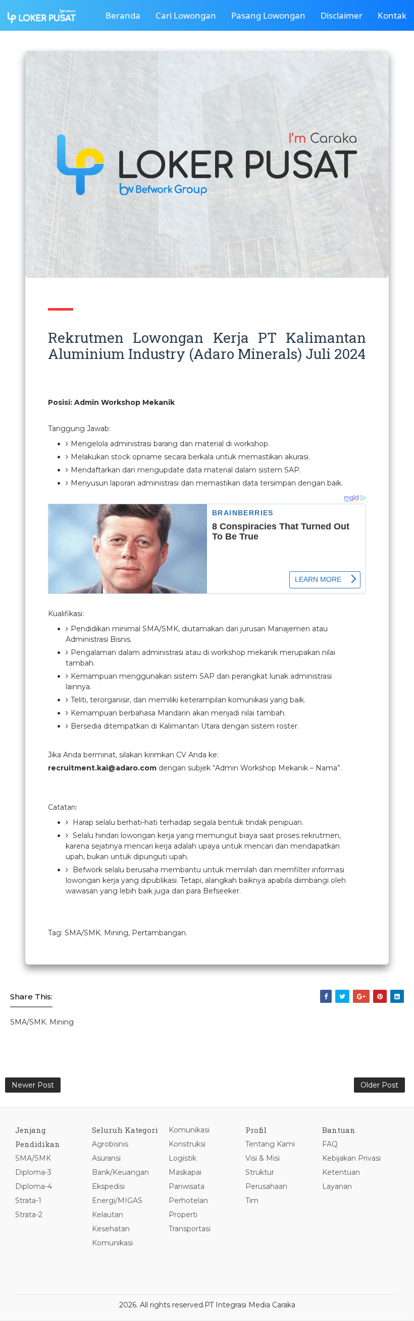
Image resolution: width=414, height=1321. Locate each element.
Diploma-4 (33, 1186)
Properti (183, 1214)
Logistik (182, 1158)
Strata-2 (28, 1214)
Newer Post (33, 1085)
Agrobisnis (110, 1144)
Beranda (123, 15)
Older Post (379, 1085)
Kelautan (107, 1214)
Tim (251, 1200)
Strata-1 (28, 1200)
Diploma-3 (33, 1172)
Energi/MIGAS (117, 1200)
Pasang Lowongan (268, 15)
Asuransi (106, 1158)
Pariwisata (186, 1186)
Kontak (392, 15)
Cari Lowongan (186, 15)
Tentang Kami (270, 1144)
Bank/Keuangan (120, 1172)
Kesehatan (111, 1228)
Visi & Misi (262, 1158)
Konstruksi (187, 1144)
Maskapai (185, 1172)
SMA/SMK (33, 1158)
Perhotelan (188, 1200)
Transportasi (190, 1228)
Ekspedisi (108, 1186)
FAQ (330, 1144)
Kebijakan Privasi (351, 1158)
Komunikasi (112, 1242)
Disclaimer (342, 15)
